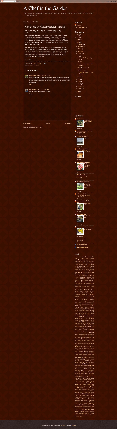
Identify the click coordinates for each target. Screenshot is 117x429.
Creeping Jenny (85, 301)
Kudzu (85, 340)
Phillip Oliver (32, 75)
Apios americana (90, 260)
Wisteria (76, 413)
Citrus (89, 289)
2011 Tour (77, 256)
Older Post (67, 124)
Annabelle (92, 258)
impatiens (84, 334)
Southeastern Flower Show (82, 384)
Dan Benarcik (86, 304)
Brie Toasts (91, 277)
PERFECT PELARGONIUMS (84, 162)
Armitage (77, 263)
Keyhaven (86, 138)
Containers (36, 65)
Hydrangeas (78, 334)
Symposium (77, 392)
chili (93, 286)
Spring (76, 386)
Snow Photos (90, 382)
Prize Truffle (87, 151)
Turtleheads (77, 400)
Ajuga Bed (82, 256)
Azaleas (84, 267)
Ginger (83, 328)
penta (92, 363)
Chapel (76, 286)
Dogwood (77, 307)
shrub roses (78, 381)
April (79, 81)
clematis (86, 291)
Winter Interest (87, 410)
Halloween (85, 329)
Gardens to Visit (89, 326)
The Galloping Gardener (83, 181)
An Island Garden (82, 70)
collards (82, 292)
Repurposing (80, 240)
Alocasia (87, 256)
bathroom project (78, 270)
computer (91, 294)
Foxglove (91, 318)
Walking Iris (85, 404)
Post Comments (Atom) (36, 127)
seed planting (86, 378)
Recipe (85, 372)
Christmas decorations (80, 288)
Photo (92, 367)
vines (76, 403)
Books (80, 277)
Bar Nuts (83, 269)
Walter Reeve (85, 406)
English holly (86, 311)
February (80, 86)
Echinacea (82, 310)
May (79, 79)
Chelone (79, 286)
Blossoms (83, 275)
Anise (87, 258)
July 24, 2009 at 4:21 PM (43, 89)
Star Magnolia (83, 386)
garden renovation (81, 324)
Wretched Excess (78, 414)
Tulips (82, 398)
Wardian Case (91, 406)
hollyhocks (92, 331)
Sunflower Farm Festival (88, 389)
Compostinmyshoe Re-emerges (88, 229)
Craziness (91, 299)
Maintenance (78, 346)
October (80, 49)
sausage (77, 376)
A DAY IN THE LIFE (82, 136)
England (92, 310)
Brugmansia (82, 278)
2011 (78, 37)
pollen (79, 370)
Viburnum (91, 401)
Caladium (86, 280)
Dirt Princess (32, 89)
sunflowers (77, 390)
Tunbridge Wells (90, 398)
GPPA (76, 329)
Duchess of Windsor (85, 308)
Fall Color (82, 313)
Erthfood (92, 311)
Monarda (92, 349)
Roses (86, 373)
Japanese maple (85, 335)
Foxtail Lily (77, 320)
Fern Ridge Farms (83, 314)
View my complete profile (81, 27)
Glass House (90, 328)
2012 (78, 35)
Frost (91, 320)
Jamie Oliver (91, 334)
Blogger (74, 425)
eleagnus (87, 310)
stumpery (86, 387)
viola (80, 403)
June (79, 76)
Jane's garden (78, 335)
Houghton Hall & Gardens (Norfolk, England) (88, 121)
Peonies (86, 365)
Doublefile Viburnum (89, 307)
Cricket (79, 302)
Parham (92, 362)
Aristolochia (91, 261)
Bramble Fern (85, 277)
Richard (76, 373)
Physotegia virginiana (79, 368)
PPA (82, 370)
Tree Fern (85, 397)
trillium (92, 397)
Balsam (88, 267)
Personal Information (82, 367)
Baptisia (79, 269)
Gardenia (77, 326)
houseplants (83, 332)
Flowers (81, 317)
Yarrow (83, 414)
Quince (76, 371)
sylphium (91, 390)
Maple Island (84, 346)
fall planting (87, 313)
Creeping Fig (78, 301)
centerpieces (81, 285)
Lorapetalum (83, 345)
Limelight (91, 343)
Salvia (90, 375)
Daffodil (77, 304)
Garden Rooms (90, 324)
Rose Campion (81, 373)
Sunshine (82, 390)
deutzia (89, 305)
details (86, 305)
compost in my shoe (82, 226)
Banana (76, 269)
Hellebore (77, 331)
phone (88, 367)
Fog (89, 317)
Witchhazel (81, 413)
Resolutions (91, 371)
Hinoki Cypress (83, 331)
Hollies (88, 331)
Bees (76, 272)
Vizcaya (85, 403)
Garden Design (86, 323)
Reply (30, 84)
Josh (82, 337)
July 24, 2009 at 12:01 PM (43, 75)
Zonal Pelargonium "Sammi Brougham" (87, 166)
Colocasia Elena (90, 292)
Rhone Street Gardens (82, 174)
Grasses (80, 329)
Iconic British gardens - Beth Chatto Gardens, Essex (88, 185)
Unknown (78, 25)
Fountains (81, 318)
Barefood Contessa (90, 269)
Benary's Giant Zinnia (87, 272)
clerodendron (77, 292)
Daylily (80, 305)
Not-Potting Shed (86, 357)
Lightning (87, 343)
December (80, 44)
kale (84, 337)
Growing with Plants (82, 244)
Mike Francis (87, 349)
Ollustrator (62, 425)
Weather (77, 407)
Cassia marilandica (78, 283)
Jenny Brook (77, 337)
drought (76, 308)
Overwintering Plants (80, 362)
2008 (78, 91)
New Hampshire (84, 355)
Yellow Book (87, 414)
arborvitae (86, 261)
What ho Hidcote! (81, 214)
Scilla (80, 376)
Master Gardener (84, 348)
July (79, 56)
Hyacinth (91, 332)
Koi (75, 340)
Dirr (93, 305)
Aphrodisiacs (82, 260)
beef (93, 270)
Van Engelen (84, 400)
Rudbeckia (91, 373)
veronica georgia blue (83, 401)
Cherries (84, 286)
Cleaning (81, 291)
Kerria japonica (81, 338)
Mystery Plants (84, 352)
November (80, 46)
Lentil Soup (82, 343)
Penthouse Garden (79, 365)
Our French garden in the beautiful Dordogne (83, 149)
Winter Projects (79, 411)
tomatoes (76, 395)
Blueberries (91, 275)
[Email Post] (44, 63)
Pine (85, 368)
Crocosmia (84, 302)
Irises (87, 334)
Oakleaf (87, 359)
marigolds (89, 346)
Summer (81, 389)
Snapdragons (77, 382)
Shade (80, 379)
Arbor (82, 261)
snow (83, 382)
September (81, 51)
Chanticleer (91, 285)
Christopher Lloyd (78, 289)
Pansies (88, 362)
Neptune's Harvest (87, 354)
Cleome (92, 291)
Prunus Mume (91, 370)
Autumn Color (86, 266)
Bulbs (81, 280)
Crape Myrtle (83, 299)
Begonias (80, 272)
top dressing (82, 395)
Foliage (92, 317)
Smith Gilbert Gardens (88, 381)
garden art (80, 323)
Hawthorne (91, 329)
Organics (92, 360)
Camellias (77, 282)
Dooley (82, 307)
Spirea (92, 384)
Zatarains (80, 416)
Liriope (76, 345)
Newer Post (27, 124)
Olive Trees (81, 360)
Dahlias (81, 304)
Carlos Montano (85, 281)
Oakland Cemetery (80, 359)
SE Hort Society (90, 376)
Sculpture (84, 376)
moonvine (88, 351)
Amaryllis (91, 256)
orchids (87, 360)
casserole (92, 281)
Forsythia (77, 318)
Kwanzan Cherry (90, 340)
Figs (76, 317)
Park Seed (77, 363)
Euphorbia (77, 313)
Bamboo (92, 267)
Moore (92, 351)
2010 (78, 39)
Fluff (86, 317)
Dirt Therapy (80, 118)
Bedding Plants (88, 270)
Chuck (85, 289)
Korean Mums (80, 340)
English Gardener (78, 311)
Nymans (92, 357)
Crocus (88, 302)
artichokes (83, 263)
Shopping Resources (88, 379)
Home (48, 124)
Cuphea (92, 302)
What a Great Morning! (83, 67)
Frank (87, 320)
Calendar (91, 280)
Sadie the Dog (78, 375)
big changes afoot (81, 132)
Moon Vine (83, 351)
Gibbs (76, 328)
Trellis (89, 397)
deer (83, 305)
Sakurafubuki (85, 375)
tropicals (77, 398)
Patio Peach (84, 363)
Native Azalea (78, 354)
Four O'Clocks (86, 318)
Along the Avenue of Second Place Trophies (83, 196)
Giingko (79, 328)
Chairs (86, 285)
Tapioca (81, 392)
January (80, 88)
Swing (87, 390)
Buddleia (76, 280)
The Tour (80, 61)
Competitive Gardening (81, 294)
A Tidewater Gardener (82, 194)
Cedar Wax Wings (87, 283)
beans (83, 270)
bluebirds (76, 277)
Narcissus (91, 352)
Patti (89, 363)
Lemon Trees (77, 343)
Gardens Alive (82, 326)
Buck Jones (90, 278)
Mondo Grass (77, 351)
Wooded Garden (89, 413)
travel (80, 397)
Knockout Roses (90, 338)
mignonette (81, 349)
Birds (83, 274)
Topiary (87, 395)
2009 (78, 42)
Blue (87, 275)
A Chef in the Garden (45, 7)
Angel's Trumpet (79, 258)
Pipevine (88, 368)
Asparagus (81, 264)
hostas (76, 332)
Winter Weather (89, 411)
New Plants (78, 357)
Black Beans (87, 274)
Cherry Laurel (89, 286)
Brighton (76, 278)
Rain (80, 372)
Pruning (85, 370)
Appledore (77, 261)
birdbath (80, 274)
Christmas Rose (90, 288)
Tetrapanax (85, 393)
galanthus (88, 321)
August (80, 53)
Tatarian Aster (87, 392)
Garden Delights (81, 239)
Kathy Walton (88, 337)
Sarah (92, 375)
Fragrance (83, 320)
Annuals (31, 65)
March (79, 84)
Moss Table (77, 352)
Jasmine (92, 335)
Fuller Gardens (81, 321)
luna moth (91, 345)
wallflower (80, 406)
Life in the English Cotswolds (84, 131)
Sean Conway (78, 378)
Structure (82, 387)
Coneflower (77, 296)
